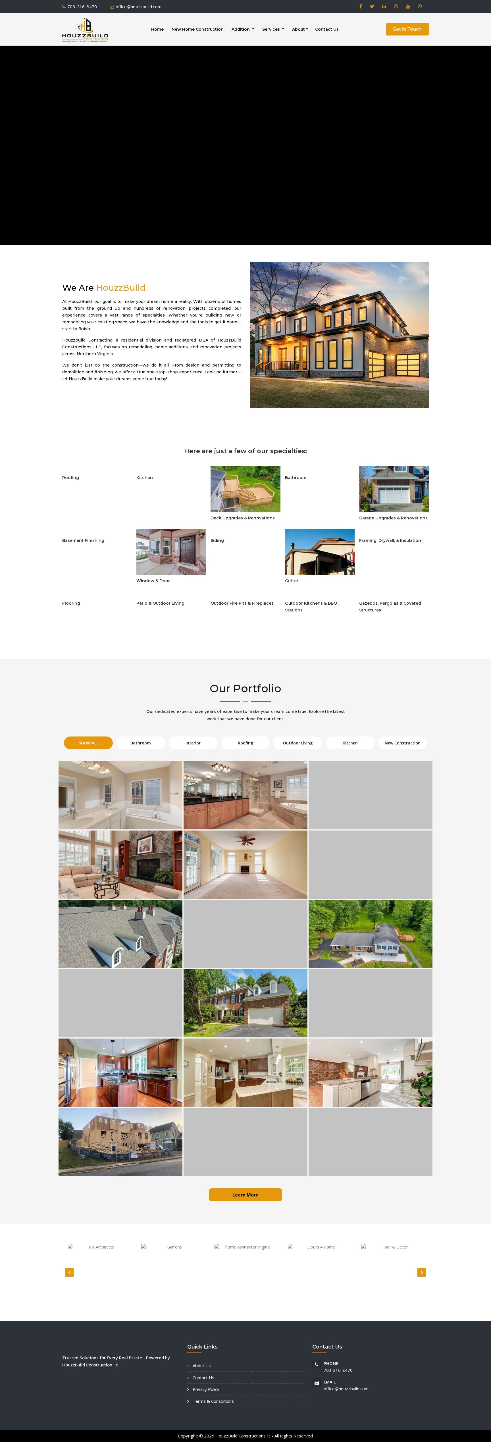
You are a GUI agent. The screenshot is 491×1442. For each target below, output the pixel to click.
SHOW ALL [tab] (88, 743)
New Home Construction (198, 29)
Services (271, 29)
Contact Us (327, 29)
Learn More (245, 1195)
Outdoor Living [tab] (298, 743)
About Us (201, 1365)
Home (157, 29)
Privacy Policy (205, 1389)
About (298, 29)
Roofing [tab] (245, 743)
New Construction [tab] (403, 743)
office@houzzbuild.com (138, 6)
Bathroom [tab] (140, 743)
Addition (241, 29)
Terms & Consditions (213, 1401)
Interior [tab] (193, 743)
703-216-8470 (82, 6)
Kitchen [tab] (350, 743)
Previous (69, 1272)
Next (421, 1272)
